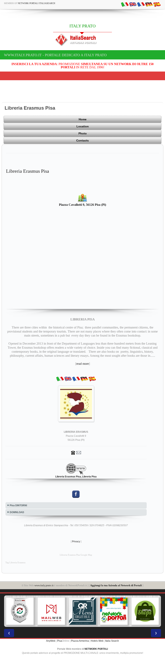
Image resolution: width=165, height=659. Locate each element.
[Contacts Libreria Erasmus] (76, 452)
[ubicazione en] (133, 4)
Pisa (59, 640)
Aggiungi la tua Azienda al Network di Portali (116, 585)
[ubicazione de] (149, 4)
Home (83, 119)
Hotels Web (97, 640)
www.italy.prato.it (44, 585)
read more (82, 363)
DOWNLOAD (17, 512)
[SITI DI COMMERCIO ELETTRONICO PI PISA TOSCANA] (145, 611)
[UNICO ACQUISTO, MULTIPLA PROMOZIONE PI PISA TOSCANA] (114, 611)
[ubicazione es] (157, 4)
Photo (82, 133)
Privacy (76, 541)
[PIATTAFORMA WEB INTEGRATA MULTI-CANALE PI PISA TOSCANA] (20, 611)
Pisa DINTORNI (18, 505)
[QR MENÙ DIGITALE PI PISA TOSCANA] (82, 611)
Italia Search (112, 640)
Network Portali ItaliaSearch (36, 3)
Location (82, 126)
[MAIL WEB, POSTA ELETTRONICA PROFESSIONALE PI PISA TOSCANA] (51, 611)
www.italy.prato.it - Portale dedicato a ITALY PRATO (55, 55)
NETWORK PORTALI (96, 649)
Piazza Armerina (80, 640)
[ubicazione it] (125, 4)
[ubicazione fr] (141, 4)
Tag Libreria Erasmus (15, 562)
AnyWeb (50, 640)
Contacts (82, 140)
